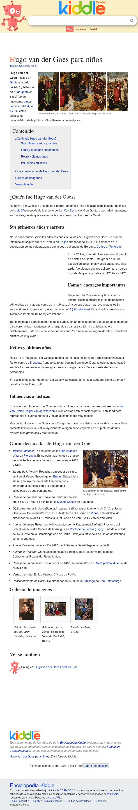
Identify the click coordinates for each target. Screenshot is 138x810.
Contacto (101, 801)
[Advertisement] (69, 43)
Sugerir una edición (95, 766)
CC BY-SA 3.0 (67, 790)
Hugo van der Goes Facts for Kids (56, 667)
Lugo (99, 529)
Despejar (124, 21)
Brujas (64, 242)
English (93, 29)
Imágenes (81, 29)
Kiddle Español (18, 801)
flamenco (15, 106)
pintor (27, 101)
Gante (13, 82)
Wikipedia (112, 794)
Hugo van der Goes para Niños (29, 756)
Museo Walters (66, 502)
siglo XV (19, 210)
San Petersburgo (110, 581)
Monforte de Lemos (82, 529)
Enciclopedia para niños (23, 65)
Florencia (30, 455)
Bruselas (35, 362)
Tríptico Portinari (79, 309)
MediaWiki (55, 797)
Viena (94, 513)
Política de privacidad (79, 801)
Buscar (132, 21)
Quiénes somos (53, 801)
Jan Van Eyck (67, 210)
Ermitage (89, 581)
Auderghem (21, 92)
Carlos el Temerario (109, 246)
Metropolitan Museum (109, 563)
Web (69, 29)
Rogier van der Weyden (40, 411)
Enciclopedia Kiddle (73, 742)
